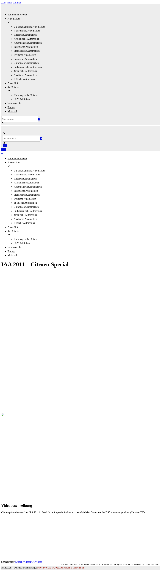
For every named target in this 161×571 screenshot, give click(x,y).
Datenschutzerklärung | (25, 567)
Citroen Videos (22, 561)
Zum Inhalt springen (11, 2)
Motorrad (12, 111)
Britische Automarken (25, 79)
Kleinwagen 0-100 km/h (26, 95)
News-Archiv (14, 103)
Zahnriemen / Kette (17, 14)
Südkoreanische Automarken (28, 67)
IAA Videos (36, 561)
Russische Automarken (25, 34)
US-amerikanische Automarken (29, 26)
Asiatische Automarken (25, 75)
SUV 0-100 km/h (22, 99)
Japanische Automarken (25, 71)
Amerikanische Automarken (28, 42)
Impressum (6, 567)
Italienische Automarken (26, 47)
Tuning (11, 107)
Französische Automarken (27, 50)
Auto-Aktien (14, 83)
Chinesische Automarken (26, 63)
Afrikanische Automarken (26, 38)
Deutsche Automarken (25, 55)
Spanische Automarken (25, 59)
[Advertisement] (80, 292)
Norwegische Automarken (27, 30)
